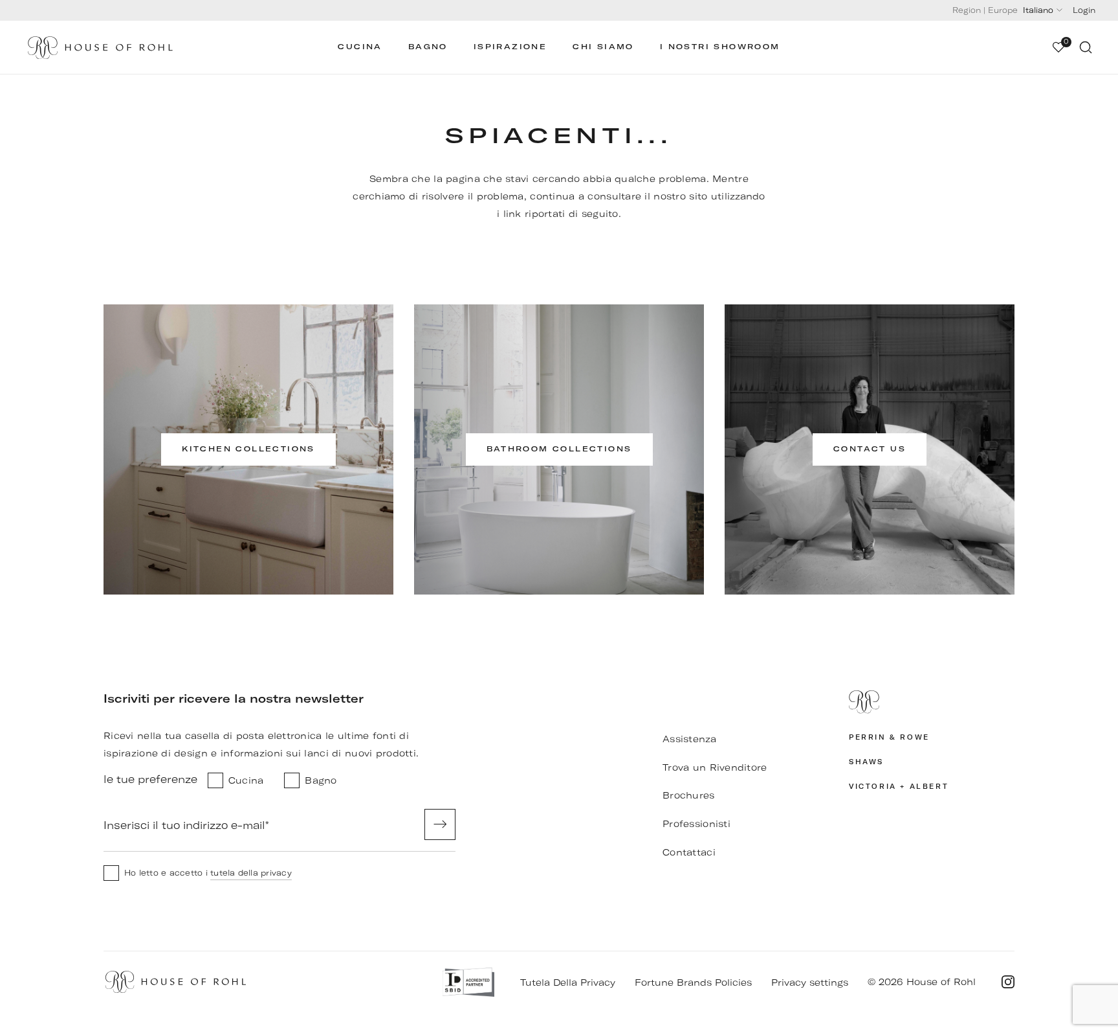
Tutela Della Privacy (567, 982)
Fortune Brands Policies (693, 982)
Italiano (1038, 10)
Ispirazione (510, 47)
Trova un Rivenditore (715, 767)
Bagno (428, 47)
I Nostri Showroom (720, 47)
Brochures (689, 795)
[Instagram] (1008, 981)
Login (1084, 10)
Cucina (360, 47)
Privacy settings (809, 982)
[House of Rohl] (931, 702)
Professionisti (696, 824)
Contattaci (689, 852)
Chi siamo (603, 47)
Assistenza (689, 739)
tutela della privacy (251, 873)
